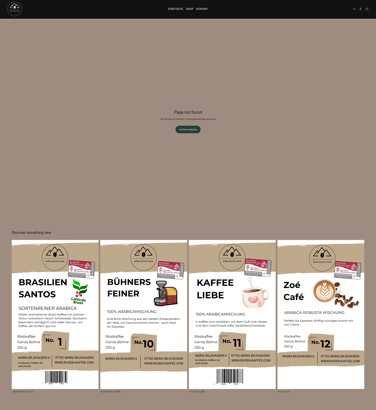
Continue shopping (188, 129)
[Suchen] (354, 9)
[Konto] (360, 9)
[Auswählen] (94, 384)
